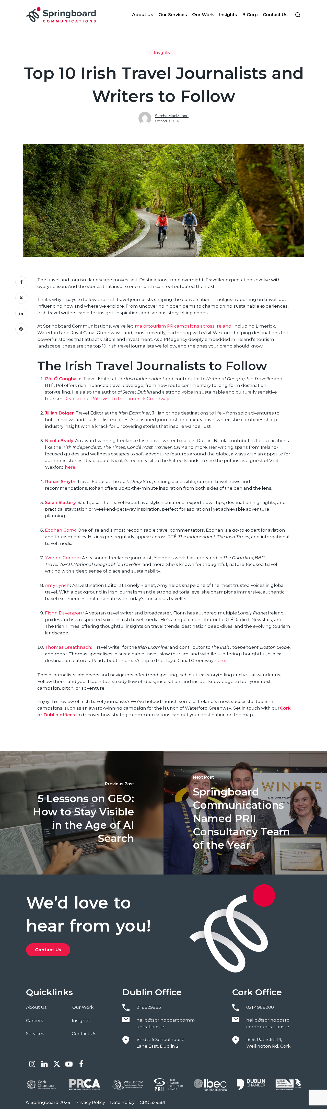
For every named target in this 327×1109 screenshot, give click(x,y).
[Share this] (21, 282)
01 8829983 (148, 1007)
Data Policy (122, 1102)
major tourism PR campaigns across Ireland (183, 326)
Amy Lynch (57, 585)
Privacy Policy (90, 1102)
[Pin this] (21, 329)
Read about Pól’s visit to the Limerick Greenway (116, 398)
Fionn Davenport (64, 612)
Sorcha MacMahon (172, 116)
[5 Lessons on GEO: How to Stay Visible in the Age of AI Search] (82, 813)
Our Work (83, 1007)
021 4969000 (260, 1007)
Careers (34, 1020)
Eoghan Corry (60, 530)
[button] (48, 949)
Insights (162, 52)
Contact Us (84, 1033)
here (70, 467)
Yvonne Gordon (62, 557)
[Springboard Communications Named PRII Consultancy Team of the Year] (245, 813)
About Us (36, 1007)
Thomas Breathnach (68, 647)
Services (35, 1033)
